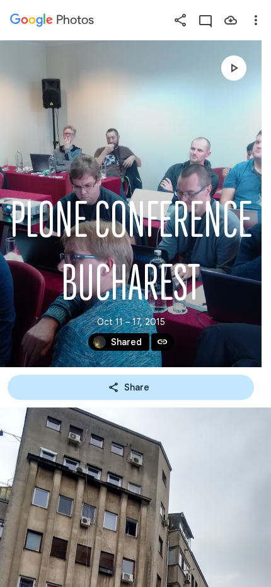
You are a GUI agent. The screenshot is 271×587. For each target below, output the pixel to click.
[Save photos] (230, 20)
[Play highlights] (234, 68)
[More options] (255, 20)
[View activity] (205, 20)
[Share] (180, 20)
